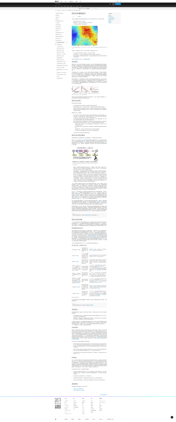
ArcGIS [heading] (66, 398)
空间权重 (58, 76)
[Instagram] (58, 407)
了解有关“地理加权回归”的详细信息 (78, 390)
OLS (72, 222)
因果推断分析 (57, 15)
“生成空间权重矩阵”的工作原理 (61, 63)
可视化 (65, 6)
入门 (58, 6)
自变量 (81, 142)
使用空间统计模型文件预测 (59, 36)
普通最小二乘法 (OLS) (59, 34)
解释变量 (85, 140)
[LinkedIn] (60, 406)
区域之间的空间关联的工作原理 (61, 74)
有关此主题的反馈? (104, 394)
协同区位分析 (57, 17)
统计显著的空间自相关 (75, 339)
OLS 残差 (94, 249)
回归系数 (100, 142)
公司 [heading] (91, 398)
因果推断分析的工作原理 (60, 50)
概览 (110, 3)
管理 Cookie (101, 419)
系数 (102, 235)
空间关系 (110, 15)
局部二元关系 (57, 30)
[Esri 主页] (57, 1)
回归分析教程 (88, 215)
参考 (80, 6)
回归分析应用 (111, 16)
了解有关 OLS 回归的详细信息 (78, 388)
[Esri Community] (56, 407)
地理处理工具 (59, 10)
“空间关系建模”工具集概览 (59, 13)
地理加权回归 (88, 59)
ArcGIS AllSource (58, 3)
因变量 (89, 140)
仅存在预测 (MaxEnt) (58, 38)
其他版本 (79, 16)
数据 (68, 6)
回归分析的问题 (111, 19)
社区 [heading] (73, 398)
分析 (71, 6)
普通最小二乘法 (78, 59)
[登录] (120, 1)
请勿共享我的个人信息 (110, 419)
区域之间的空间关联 (58, 40)
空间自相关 (94, 285)
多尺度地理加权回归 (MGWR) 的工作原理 (62, 70)
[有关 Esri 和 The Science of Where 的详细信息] (58, 401)
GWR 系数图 (102, 294)
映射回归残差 (90, 235)
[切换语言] (117, 1)
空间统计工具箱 (64, 10)
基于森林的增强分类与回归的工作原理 (62, 65)
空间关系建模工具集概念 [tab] (60, 42)
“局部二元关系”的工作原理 (60, 67)
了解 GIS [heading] (83, 398)
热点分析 (87, 236)
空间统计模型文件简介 (60, 78)
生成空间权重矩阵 (58, 26)
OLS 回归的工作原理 (60, 46)
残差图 (99, 294)
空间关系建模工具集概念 (77, 10)
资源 (113, 3)
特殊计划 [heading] (100, 398)
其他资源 (110, 22)
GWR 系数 (97, 249)
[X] (58, 406)
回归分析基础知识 (59, 44)
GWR (79, 324)
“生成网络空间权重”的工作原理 (61, 61)
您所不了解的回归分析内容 (60, 48)
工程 (61, 6)
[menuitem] (68, 401)
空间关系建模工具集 (70, 10)
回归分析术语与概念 (112, 18)
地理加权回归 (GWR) (58, 28)
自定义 (77, 6)
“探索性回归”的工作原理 (60, 59)
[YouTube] (60, 407)
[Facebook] (56, 406)
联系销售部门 (118, 3)
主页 (55, 6)
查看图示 (76, 197)
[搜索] (115, 1)
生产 (74, 6)
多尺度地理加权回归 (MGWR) (60, 32)
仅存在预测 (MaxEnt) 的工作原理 (61, 72)
